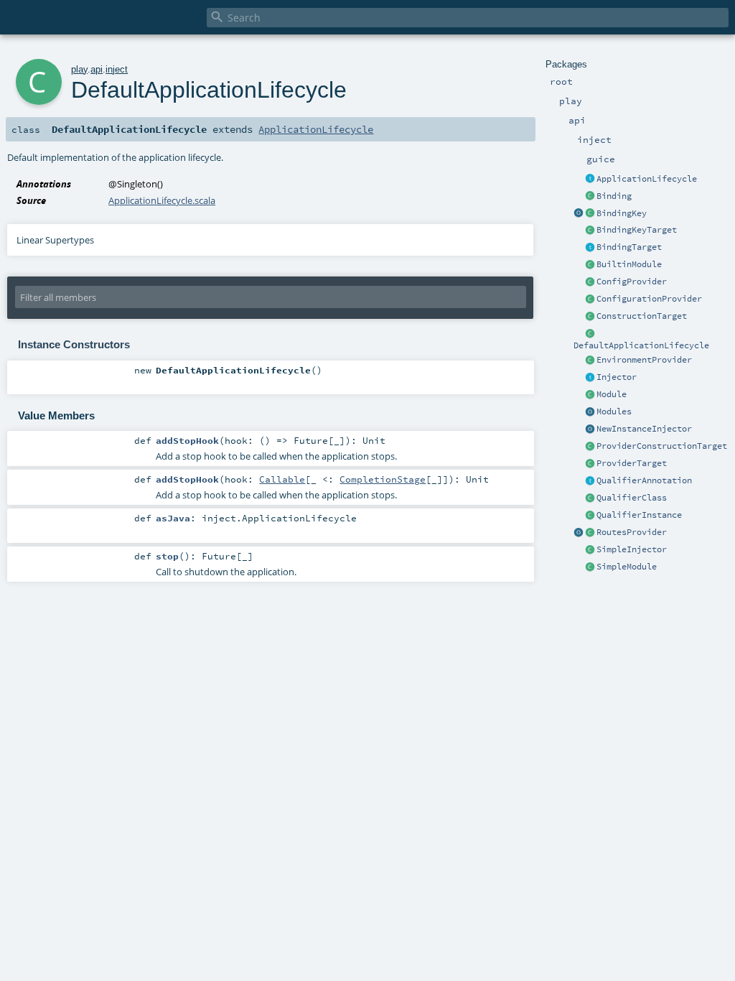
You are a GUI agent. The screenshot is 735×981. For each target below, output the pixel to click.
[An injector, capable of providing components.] (590, 377)
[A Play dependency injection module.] (590, 395)
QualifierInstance (639, 515)
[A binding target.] (590, 248)
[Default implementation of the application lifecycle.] (590, 334)
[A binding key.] (590, 214)
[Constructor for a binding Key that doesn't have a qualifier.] (578, 214)
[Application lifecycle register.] (590, 179)
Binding (614, 196)
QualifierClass (631, 498)
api (96, 69)
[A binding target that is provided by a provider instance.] (590, 464)
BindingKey (621, 213)
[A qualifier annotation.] (590, 481)
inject (117, 69)
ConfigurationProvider (649, 299)
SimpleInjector (631, 549)
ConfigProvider (631, 281)
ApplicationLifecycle (646, 179)
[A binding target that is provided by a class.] (590, 316)
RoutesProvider (631, 532)
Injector (616, 377)
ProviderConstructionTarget (661, 446)
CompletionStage (383, 479)
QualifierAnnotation (644, 480)
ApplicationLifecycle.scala (161, 200)
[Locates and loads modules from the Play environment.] (590, 412)
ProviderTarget (631, 463)
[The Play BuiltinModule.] (590, 265)
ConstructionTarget (641, 316)
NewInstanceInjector (644, 429)
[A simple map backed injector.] (590, 550)
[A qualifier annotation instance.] (590, 515)
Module (611, 394)
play (79, 69)
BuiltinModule (629, 264)
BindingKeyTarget (636, 230)
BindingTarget (629, 247)
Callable (282, 479)
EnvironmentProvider (644, 360)
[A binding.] (590, 197)
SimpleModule (626, 567)
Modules (614, 411)
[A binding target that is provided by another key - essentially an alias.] (590, 230)
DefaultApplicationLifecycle (641, 345)
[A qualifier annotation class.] (590, 498)
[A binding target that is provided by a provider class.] (590, 446)
